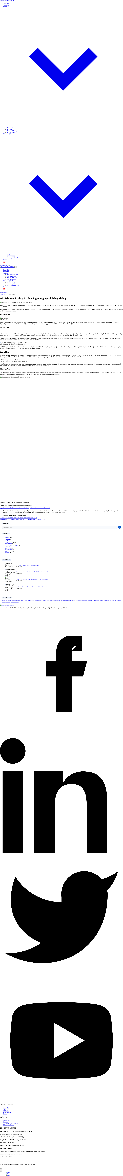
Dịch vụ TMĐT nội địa (13, 130)
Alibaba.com (4, 600)
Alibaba (7, 537)
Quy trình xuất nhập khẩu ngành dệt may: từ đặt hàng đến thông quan (32, 586)
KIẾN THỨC (3, 294)
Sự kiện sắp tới (11, 256)
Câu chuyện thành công (13, 258)
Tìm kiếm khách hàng (103, 600)
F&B (6, 540)
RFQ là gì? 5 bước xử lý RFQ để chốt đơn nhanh (27, 565)
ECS (16, 600)
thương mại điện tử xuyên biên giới (92, 600)
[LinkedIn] (61, 855)
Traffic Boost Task (112, 600)
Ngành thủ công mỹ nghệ (63, 600)
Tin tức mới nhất (11, 255)
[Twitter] (61, 978)
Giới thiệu (6, 5)
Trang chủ (6, 3)
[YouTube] (61, 1101)
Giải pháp (6, 273)
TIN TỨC (7, 551)
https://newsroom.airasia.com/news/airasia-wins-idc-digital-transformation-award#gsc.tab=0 (25, 508)
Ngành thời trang (53, 600)
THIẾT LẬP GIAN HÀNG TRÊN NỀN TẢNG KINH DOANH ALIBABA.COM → (23, 519)
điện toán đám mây (15, 602)
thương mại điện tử (80, 600)
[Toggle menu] (9, 265)
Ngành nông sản (39, 600)
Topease (7, 552)
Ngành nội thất (46, 600)
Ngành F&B (20, 600)
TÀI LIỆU (8, 548)
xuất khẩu (8, 602)
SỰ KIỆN (7, 546)
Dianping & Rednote (8, 1125)
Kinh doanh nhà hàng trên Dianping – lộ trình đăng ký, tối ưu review (32, 571)
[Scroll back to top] (1, 1169)
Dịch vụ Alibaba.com (12, 127)
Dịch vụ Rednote (11, 129)
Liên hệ (5, 259)
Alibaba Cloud (11, 600)
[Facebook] (61, 732)
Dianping (7, 539)
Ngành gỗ (25, 600)
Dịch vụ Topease (11, 132)
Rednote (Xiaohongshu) (11, 545)
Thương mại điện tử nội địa (10, 1123)
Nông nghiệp (8, 543)
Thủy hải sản (8, 549)
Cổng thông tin (7, 280)
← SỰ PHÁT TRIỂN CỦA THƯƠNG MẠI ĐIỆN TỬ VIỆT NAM (18, 518)
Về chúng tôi (6, 1109)
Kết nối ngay (3, 265)
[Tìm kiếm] (119, 527)
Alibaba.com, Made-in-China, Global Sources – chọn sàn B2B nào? (32, 579)
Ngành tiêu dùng (72, 600)
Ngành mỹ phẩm (31, 600)
